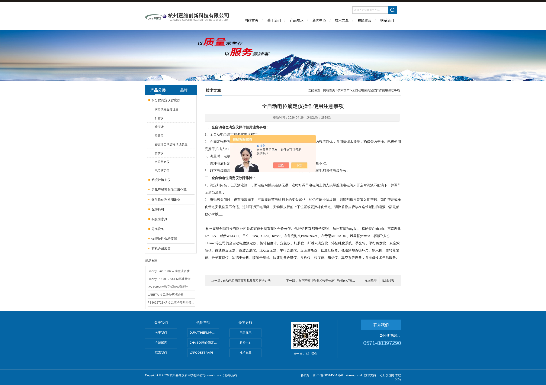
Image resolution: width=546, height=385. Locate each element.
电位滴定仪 (162, 170)
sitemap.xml (354, 375)
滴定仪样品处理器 (167, 109)
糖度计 (159, 127)
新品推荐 (151, 260)
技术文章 (342, 20)
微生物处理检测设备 (165, 199)
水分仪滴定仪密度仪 (165, 100)
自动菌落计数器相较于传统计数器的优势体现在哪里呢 (334, 280)
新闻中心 (319, 20)
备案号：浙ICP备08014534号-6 (322, 375)
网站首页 (251, 20)
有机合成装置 (161, 248)
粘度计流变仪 (161, 180)
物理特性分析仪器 (164, 238)
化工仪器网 (386, 375)
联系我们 (387, 20)
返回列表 (388, 280)
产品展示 (296, 20)
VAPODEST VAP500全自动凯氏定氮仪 (204, 352)
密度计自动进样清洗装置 (171, 144)
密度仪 (159, 153)
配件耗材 (157, 209)
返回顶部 (371, 280)
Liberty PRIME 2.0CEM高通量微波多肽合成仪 (171, 279)
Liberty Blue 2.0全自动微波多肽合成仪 (171, 271)
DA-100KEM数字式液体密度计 (168, 286)
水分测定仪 (162, 162)
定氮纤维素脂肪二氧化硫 (169, 189)
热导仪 (159, 135)
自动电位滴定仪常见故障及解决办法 (247, 280)
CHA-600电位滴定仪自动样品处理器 (204, 342)
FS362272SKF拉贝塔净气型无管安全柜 (171, 302)
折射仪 (159, 118)
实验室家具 (159, 219)
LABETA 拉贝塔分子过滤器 (165, 294)
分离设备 (157, 229)
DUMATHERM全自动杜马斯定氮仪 (204, 332)
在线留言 (364, 20)
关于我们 (274, 20)
